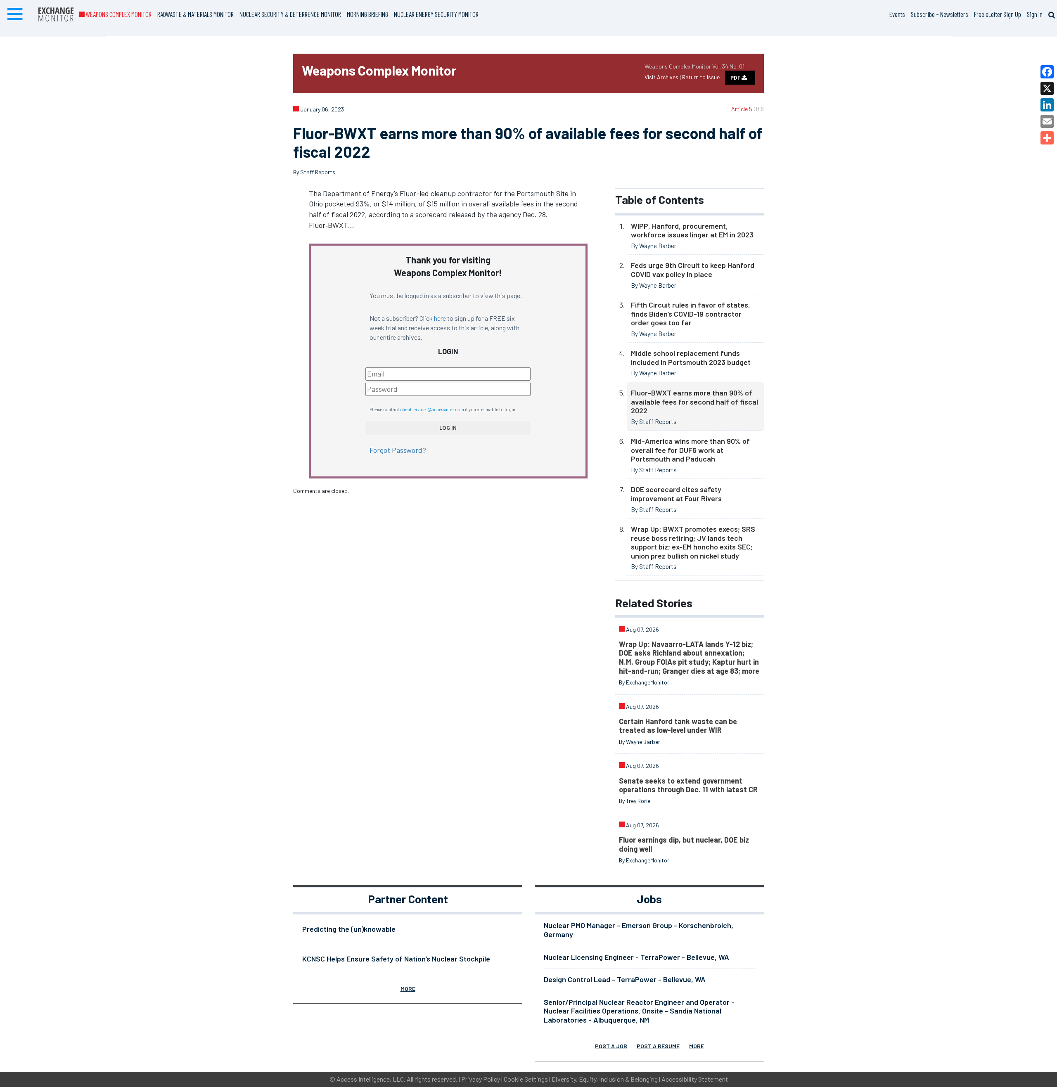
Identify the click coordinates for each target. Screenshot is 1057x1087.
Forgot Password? (398, 450)
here (440, 318)
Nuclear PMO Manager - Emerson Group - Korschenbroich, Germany (638, 930)
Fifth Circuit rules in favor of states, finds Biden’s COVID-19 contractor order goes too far (690, 313)
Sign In (1035, 14)
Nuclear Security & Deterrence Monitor (290, 14)
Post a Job (611, 1045)
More (408, 988)
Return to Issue (701, 77)
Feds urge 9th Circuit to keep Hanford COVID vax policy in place (692, 270)
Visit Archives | (663, 77)
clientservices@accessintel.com (432, 409)
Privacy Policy (480, 1079)
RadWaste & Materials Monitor (195, 14)
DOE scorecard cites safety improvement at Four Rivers (676, 494)
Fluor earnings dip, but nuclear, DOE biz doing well (684, 844)
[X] (1047, 88)
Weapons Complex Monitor (118, 14)
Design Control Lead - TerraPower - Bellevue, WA (625, 979)
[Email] (1047, 121)
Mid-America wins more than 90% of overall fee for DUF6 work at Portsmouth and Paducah (690, 449)
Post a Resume (658, 1045)
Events (897, 14)
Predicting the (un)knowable (349, 928)
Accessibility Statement (694, 1079)
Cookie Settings (526, 1079)
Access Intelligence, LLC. (371, 1079)
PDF (736, 77)
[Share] (1047, 138)
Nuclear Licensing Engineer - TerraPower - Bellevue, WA (636, 956)
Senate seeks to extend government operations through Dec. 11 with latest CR (688, 785)
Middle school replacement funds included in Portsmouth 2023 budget (691, 357)
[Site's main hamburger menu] (15, 14)
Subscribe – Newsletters (939, 14)
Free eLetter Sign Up (997, 14)
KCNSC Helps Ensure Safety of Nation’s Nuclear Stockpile (396, 958)
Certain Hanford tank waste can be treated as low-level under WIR (678, 726)
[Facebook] (1047, 72)
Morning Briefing (367, 14)
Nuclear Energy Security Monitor (436, 14)
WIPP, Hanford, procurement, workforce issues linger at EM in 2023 (692, 230)
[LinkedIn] (1047, 105)
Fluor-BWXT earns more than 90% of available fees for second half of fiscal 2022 (694, 401)
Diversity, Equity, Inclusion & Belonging (605, 1079)
